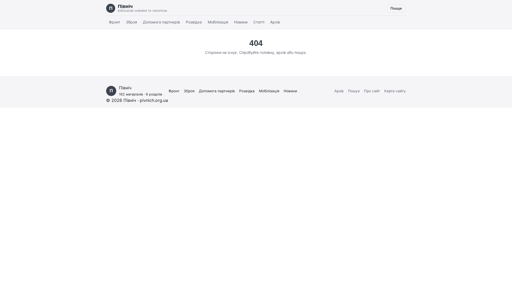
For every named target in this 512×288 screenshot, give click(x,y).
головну (267, 52)
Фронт (114, 22)
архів (281, 52)
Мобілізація (218, 22)
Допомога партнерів (161, 22)
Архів (275, 22)
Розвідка (194, 22)
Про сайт (372, 91)
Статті (258, 22)
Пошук (396, 8)
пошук (300, 52)
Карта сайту (395, 91)
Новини (240, 22)
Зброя (131, 22)
